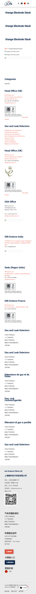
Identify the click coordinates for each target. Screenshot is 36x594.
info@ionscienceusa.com (12, 216)
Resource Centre (9, 138)
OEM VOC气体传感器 (10, 536)
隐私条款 (7, 591)
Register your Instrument (11, 144)
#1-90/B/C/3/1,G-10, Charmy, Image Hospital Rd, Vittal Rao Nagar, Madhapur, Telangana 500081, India (18, 243)
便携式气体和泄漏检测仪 (11, 342)
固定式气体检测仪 (10, 340)
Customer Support (10, 140)
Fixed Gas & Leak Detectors (12, 134)
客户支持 (7, 544)
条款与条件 (14, 591)
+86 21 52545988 (13, 485)
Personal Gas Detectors (11, 132)
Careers (7, 119)
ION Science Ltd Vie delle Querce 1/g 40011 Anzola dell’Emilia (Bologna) (17, 273)
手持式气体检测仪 (10, 335)
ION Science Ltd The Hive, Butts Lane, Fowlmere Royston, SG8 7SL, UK (13, 97)
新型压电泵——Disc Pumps (12, 541)
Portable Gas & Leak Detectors (13, 130)
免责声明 (21, 591)
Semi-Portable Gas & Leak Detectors (15, 136)
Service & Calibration (10, 142)
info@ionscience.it (10, 279)
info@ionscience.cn (10, 103)
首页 (6, 49)
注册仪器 (7, 345)
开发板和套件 (8, 539)
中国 (10, 571)
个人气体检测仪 (9, 337)
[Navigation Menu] (28, 3)
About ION (25, 117)
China (25, 3)
